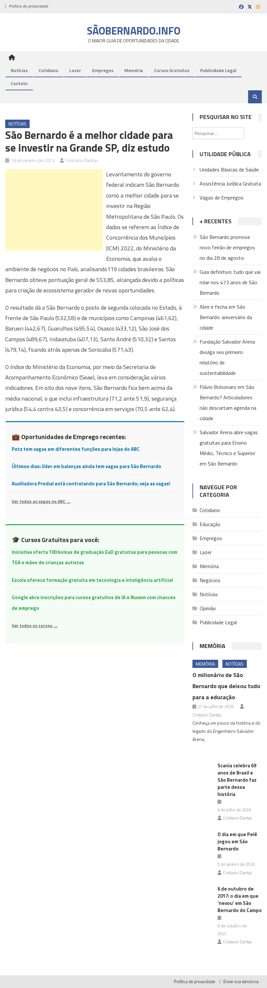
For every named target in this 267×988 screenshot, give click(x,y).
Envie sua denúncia (241, 981)
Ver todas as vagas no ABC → (41, 501)
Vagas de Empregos (222, 197)
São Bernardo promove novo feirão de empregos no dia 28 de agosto (227, 247)
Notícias (19, 70)
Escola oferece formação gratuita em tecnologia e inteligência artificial (92, 580)
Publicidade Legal (218, 70)
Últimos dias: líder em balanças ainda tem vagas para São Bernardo (86, 466)
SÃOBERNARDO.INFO (133, 30)
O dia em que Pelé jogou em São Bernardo (237, 841)
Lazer (75, 70)
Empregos (102, 70)
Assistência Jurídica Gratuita (230, 183)
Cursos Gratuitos (171, 70)
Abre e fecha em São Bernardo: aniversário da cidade (226, 317)
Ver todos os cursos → (35, 625)
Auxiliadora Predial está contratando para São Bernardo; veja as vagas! (91, 483)
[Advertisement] (54, 210)
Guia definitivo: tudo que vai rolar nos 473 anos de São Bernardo (230, 282)
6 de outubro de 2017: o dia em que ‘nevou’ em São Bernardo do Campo (240, 899)
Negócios (210, 580)
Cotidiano (48, 70)
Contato (19, 83)
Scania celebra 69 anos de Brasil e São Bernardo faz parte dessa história (237, 780)
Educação (210, 524)
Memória (133, 70)
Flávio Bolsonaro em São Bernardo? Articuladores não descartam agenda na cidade (228, 402)
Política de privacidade (29, 6)
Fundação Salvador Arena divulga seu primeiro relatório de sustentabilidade (227, 357)
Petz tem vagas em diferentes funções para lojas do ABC (76, 449)
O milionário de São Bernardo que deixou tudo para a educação (226, 686)
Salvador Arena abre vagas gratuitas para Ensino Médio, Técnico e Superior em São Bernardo (229, 447)
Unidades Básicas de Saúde (229, 169)
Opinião (208, 608)
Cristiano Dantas (81, 160)
